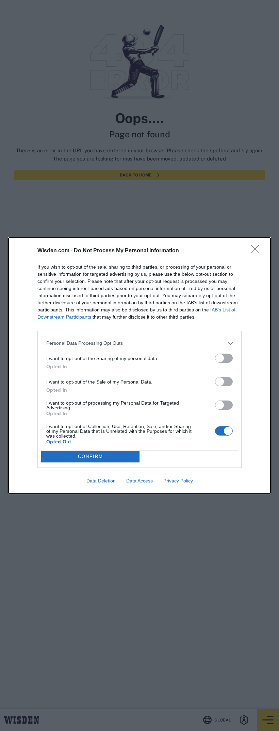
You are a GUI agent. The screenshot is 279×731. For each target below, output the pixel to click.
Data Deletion (101, 480)
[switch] (224, 358)
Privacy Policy (178, 480)
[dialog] (139, 366)
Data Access (139, 480)
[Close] (257, 250)
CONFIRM (90, 456)
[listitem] (139, 343)
